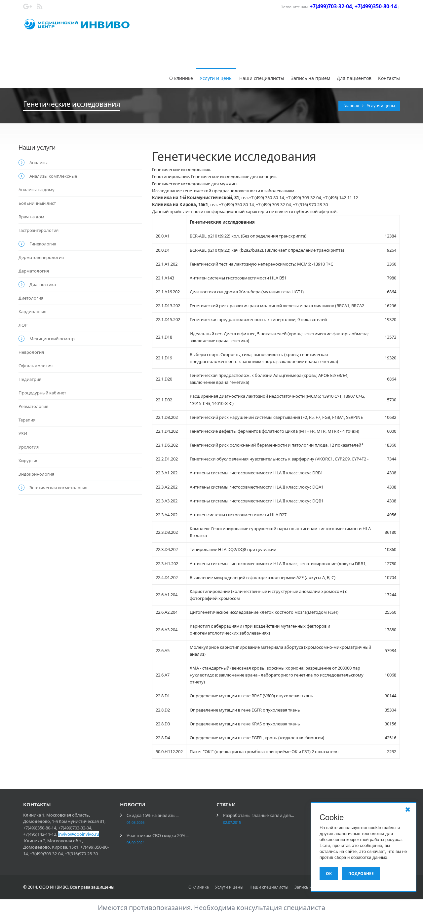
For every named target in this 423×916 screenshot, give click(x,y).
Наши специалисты (261, 78)
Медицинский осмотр (52, 339)
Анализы (38, 162)
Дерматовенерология (41, 257)
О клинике (181, 78)
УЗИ (23, 433)
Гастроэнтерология (38, 230)
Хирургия (28, 460)
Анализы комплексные (53, 176)
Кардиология (32, 311)
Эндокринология (36, 474)
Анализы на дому (37, 190)
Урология (29, 447)
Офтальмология (36, 366)
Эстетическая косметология (58, 488)
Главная (351, 105)
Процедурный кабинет (42, 393)
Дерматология (34, 271)
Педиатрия (30, 379)
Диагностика (42, 284)
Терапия (27, 420)
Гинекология (42, 244)
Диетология (31, 298)
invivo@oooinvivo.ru (78, 834)
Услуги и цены (216, 78)
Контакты (389, 78)
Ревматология (33, 406)
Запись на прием (310, 78)
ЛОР (23, 325)
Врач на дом (31, 217)
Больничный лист (37, 203)
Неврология (31, 352)
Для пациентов (354, 78)
